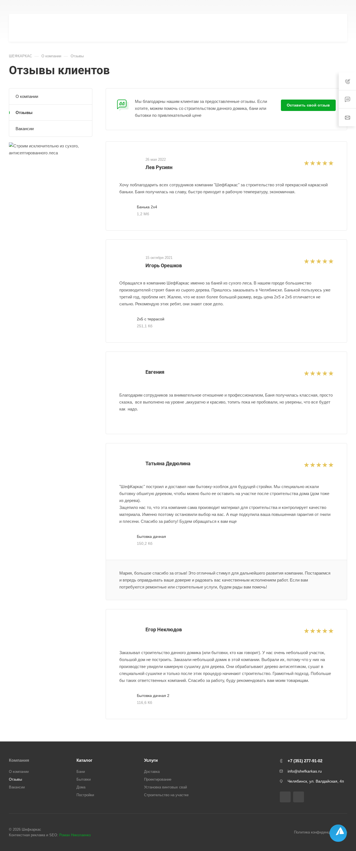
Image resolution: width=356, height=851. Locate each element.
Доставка (152, 772)
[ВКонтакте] (285, 796)
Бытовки (83, 779)
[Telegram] (298, 796)
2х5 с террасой (150, 319)
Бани (80, 772)
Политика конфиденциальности (320, 832)
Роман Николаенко (75, 835)
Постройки (85, 795)
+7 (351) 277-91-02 (223, 7)
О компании (27, 96)
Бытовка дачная (151, 536)
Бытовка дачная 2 (153, 695)
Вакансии (25, 128)
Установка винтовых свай (165, 787)
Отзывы (24, 112)
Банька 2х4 (147, 207)
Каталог (84, 760)
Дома (80, 787)
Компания (19, 760)
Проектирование (157, 779)
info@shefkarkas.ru (305, 771)
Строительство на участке (166, 795)
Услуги (151, 760)
